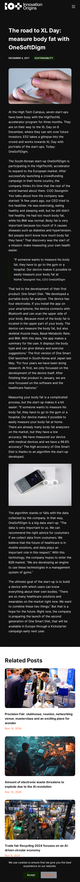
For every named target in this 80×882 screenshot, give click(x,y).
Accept (31, 874)
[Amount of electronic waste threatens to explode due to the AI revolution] (40, 756)
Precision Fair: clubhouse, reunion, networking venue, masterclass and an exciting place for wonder (39, 718)
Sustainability (44, 58)
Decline (48, 874)
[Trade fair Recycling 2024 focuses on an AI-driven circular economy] (40, 820)
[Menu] (73, 6)
